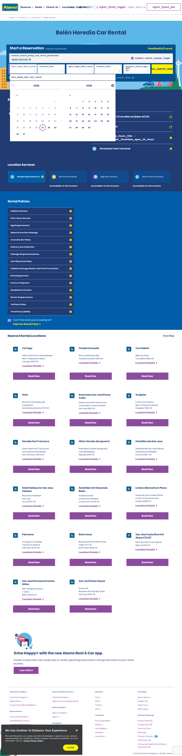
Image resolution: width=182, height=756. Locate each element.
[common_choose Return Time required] (108, 69)
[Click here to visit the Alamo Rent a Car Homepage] (9, 7)
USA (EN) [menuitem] (86, 7)
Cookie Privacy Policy (33, 741)
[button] (42, 127)
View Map (168, 335)
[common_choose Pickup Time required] (51, 69)
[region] (41, 740)
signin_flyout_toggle (112, 7)
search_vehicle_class (119, 77)
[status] (21, 59)
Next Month (109, 85)
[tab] (26, 177)
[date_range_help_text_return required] (80, 69)
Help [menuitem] (72, 7)
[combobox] (91, 58)
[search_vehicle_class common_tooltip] (133, 77)
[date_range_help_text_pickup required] (23, 69)
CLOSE (70, 747)
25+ (128, 70)
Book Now (34, 376)
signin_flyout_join (163, 7)
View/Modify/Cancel (160, 48)
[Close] (76, 730)
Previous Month (16, 85)
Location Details (32, 366)
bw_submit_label (162, 69)
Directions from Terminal (115, 148)
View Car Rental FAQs (25, 324)
